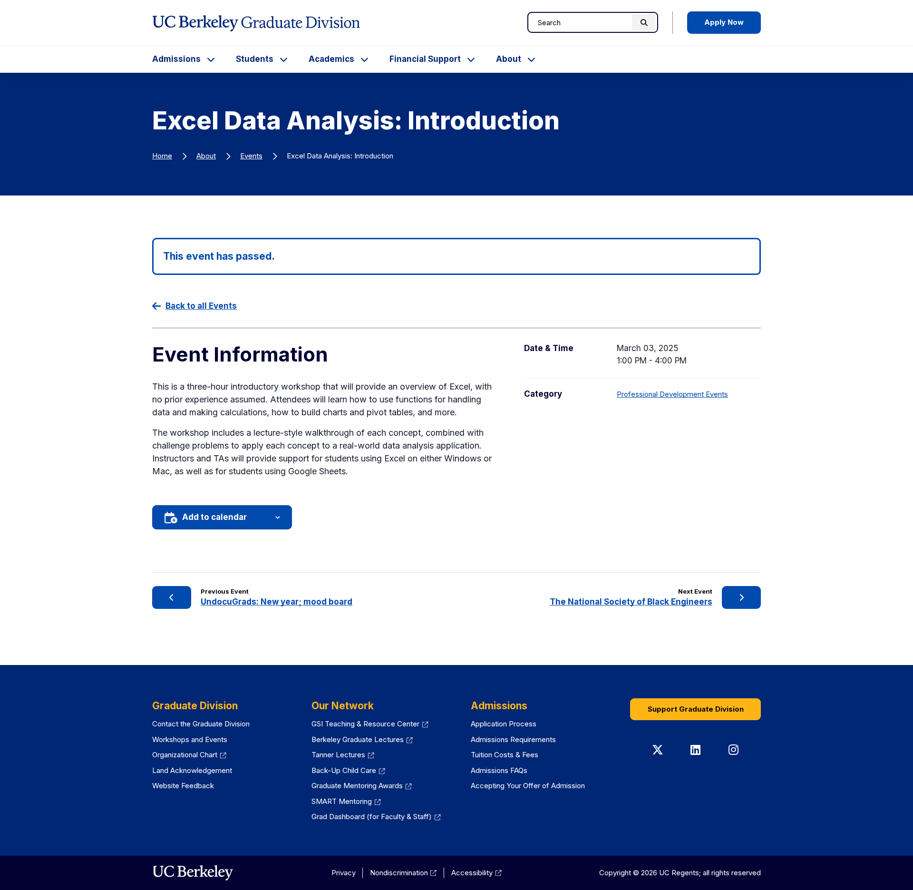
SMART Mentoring (341, 801)
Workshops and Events (189, 739)
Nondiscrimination (399, 872)
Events (251, 155)
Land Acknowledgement (192, 770)
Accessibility (472, 872)
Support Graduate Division (696, 709)
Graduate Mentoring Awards (357, 785)
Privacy (343, 872)
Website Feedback (183, 785)
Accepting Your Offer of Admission (528, 785)
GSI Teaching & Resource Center (365, 723)
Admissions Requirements (513, 739)
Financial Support (425, 59)
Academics (331, 59)
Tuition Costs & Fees (504, 754)
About (508, 59)
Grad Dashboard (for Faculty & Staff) (371, 816)
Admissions (176, 59)
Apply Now (724, 22)
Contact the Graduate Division (201, 723)
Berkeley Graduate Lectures (357, 739)
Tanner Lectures (338, 754)
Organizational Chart (184, 754)
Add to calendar (214, 517)
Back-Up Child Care (343, 770)
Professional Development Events (672, 394)
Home (162, 155)
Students (254, 59)
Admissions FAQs (499, 770)
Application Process (503, 723)
